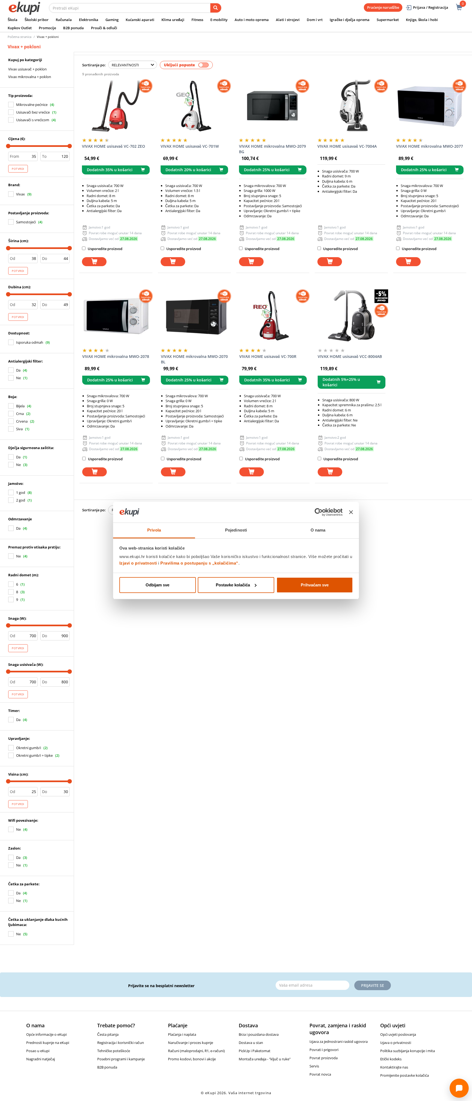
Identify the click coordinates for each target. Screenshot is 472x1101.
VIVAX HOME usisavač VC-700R (267, 356)
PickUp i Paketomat (254, 1050)
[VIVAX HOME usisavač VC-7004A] (351, 106)
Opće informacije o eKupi (46, 1034)
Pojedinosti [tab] (236, 530)
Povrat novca (320, 1074)
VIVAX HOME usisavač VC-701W (190, 146)
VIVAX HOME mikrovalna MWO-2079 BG (272, 149)
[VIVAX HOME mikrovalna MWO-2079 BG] (272, 106)
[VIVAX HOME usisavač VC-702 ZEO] (115, 106)
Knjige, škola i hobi (422, 19)
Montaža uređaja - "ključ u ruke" (265, 1059)
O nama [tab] (318, 530)
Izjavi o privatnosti (138, 563)
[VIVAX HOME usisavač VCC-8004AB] (351, 316)
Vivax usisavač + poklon (27, 69)
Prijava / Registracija (430, 7)
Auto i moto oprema (252, 19)
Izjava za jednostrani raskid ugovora (338, 1041)
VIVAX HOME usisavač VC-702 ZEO (113, 146)
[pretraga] (215, 8)
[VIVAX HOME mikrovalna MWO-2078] (115, 316)
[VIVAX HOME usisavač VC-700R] (273, 316)
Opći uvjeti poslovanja (398, 1034)
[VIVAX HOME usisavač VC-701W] (194, 106)
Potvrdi (18, 169)
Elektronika (88, 19)
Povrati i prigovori (323, 1049)
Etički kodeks (391, 1059)
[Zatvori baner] (351, 512)
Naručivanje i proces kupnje (190, 1042)
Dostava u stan (251, 1042)
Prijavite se (372, 985)
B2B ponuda (73, 27)
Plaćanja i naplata (182, 1034)
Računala (64, 19)
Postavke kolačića (233, 585)
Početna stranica (19, 37)
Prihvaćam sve (315, 585)
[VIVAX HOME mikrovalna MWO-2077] (429, 106)
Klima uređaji (172, 19)
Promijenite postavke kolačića (404, 1075)
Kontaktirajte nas (394, 1067)
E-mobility (219, 19)
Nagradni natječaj (40, 1059)
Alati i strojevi (288, 19)
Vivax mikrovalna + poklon (29, 76)
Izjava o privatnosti (395, 1042)
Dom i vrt (315, 19)
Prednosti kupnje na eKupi (47, 1042)
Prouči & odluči (104, 27)
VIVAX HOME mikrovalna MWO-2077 (429, 146)
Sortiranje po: (94, 65)
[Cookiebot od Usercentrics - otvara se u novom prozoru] (319, 512)
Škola (12, 19)
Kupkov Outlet (20, 27)
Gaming (112, 19)
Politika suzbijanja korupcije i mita (407, 1050)
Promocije (47, 27)
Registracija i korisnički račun (120, 1042)
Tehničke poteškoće (113, 1050)
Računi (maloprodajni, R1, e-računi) (196, 1050)
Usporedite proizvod (104, 248)
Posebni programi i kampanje (121, 1059)
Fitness (197, 19)
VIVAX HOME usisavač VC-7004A (347, 146)
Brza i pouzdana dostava (259, 1034)
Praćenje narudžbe (383, 7)
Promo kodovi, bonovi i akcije (192, 1059)
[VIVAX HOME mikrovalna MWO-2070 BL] (194, 316)
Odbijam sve (157, 585)
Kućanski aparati (140, 19)
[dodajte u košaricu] (94, 261)
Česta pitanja (108, 1034)
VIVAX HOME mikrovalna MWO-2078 (115, 356)
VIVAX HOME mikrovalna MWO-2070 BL (194, 359)
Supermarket (388, 19)
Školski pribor (37, 19)
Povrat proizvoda (323, 1057)
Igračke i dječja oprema (350, 19)
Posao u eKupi (37, 1050)
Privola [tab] (154, 530)
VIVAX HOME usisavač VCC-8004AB (350, 356)
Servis (314, 1066)
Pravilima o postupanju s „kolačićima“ (199, 563)
